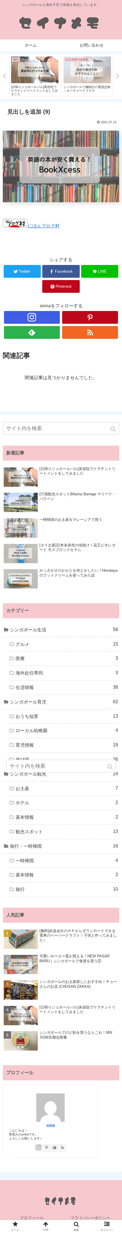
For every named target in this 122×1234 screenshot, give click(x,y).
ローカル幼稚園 (67, 730)
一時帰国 (67, 860)
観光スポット (67, 831)
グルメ (67, 644)
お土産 (67, 788)
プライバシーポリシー (90, 1218)
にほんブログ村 (44, 226)
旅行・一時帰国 (64, 846)
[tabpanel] (34, 75)
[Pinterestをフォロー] (90, 317)
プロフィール (32, 1218)
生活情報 (67, 687)
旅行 (67, 889)
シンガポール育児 (64, 701)
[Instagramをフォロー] (32, 317)
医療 (67, 658)
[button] (113, 429)
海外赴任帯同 (67, 672)
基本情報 (67, 817)
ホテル (67, 802)
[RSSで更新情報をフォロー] (90, 332)
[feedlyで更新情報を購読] (32, 332)
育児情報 (67, 745)
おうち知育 (67, 716)
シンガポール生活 (64, 629)
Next (118, 76)
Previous (4, 76)
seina (50, 1125)
